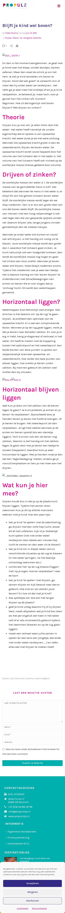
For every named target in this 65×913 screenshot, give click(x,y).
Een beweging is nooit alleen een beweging (35, 859)
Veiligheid (27, 38)
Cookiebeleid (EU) (18, 843)
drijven (5, 678)
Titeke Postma (11, 33)
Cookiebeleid (22, 908)
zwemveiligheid (42, 678)
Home (18, 19)
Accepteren (32, 883)
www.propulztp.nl (19, 816)
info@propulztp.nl (19, 811)
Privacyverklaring (39, 908)
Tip (21, 38)
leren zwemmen (17, 678)
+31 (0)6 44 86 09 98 (20, 806)
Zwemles (37, 38)
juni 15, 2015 (31, 33)
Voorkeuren (32, 900)
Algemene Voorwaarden (22, 831)
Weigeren (32, 892)
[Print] (18, 45)
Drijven (8, 38)
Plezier (16, 38)
